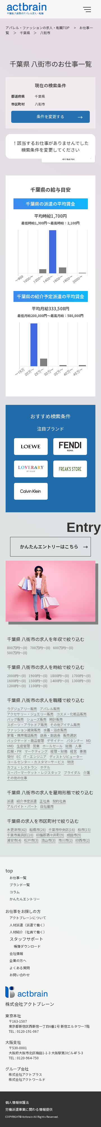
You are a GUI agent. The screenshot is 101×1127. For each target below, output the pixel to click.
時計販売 (56, 719)
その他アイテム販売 (65, 724)
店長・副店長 (50, 735)
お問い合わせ (20, 974)
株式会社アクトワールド (27, 1079)
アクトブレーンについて (28, 917)
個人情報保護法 (17, 1102)
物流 (70, 761)
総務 (68, 745)
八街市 (45, 32)
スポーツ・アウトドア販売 (27, 724)
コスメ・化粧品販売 (71, 714)
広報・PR (14, 751)
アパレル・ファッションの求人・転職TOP (38, 27)
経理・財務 (58, 751)
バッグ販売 (15, 719)
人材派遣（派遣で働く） (28, 924)
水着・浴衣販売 (55, 729)
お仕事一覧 (18, 877)
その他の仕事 (17, 777)
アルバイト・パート (22, 806)
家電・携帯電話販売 (22, 735)
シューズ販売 (37, 719)
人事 (78, 745)
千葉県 (25, 32)
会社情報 (16, 953)
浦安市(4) (14, 840)
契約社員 (59, 801)
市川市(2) (65, 840)
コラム (15, 891)
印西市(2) (82, 840)
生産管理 (23, 745)
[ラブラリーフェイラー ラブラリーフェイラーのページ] (31, 469)
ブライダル (72, 772)
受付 (10, 756)
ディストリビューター (66, 756)
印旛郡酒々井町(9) (50, 834)
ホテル (45, 767)
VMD (10, 745)
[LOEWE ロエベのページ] (31, 446)
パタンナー (74, 740)
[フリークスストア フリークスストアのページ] (70, 469)
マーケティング (36, 751)
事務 (83, 751)
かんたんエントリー (25, 898)
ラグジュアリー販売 (22, 708)
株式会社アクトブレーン (29, 1004)
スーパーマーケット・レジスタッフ (34, 772)
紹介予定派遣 (27, 801)
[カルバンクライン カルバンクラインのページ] (31, 491)
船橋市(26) (37, 829)
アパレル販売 (50, 708)
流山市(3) (48, 840)
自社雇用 (47, 806)
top (9, 870)
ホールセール (52, 745)
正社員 (45, 801)
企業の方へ (18, 960)
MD (88, 740)
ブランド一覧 (20, 884)
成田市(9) (74, 834)
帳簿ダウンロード (27, 946)
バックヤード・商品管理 (25, 740)
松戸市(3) (31, 840)
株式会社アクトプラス (25, 1074)
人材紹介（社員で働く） (28, 931)
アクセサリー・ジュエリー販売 (30, 714)
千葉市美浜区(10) (20, 834)
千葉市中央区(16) (62, 829)
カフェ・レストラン (22, 767)
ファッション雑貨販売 (24, 729)
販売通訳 (70, 735)
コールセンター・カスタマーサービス (35, 761)
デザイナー (55, 740)
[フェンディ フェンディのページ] (70, 446)
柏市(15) (84, 829)
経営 (73, 751)
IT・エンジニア (35, 756)
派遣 (10, 801)
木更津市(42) (17, 829)
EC (19, 756)
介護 (86, 772)
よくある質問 (20, 967)
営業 (36, 745)
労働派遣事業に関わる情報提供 (28, 1109)
